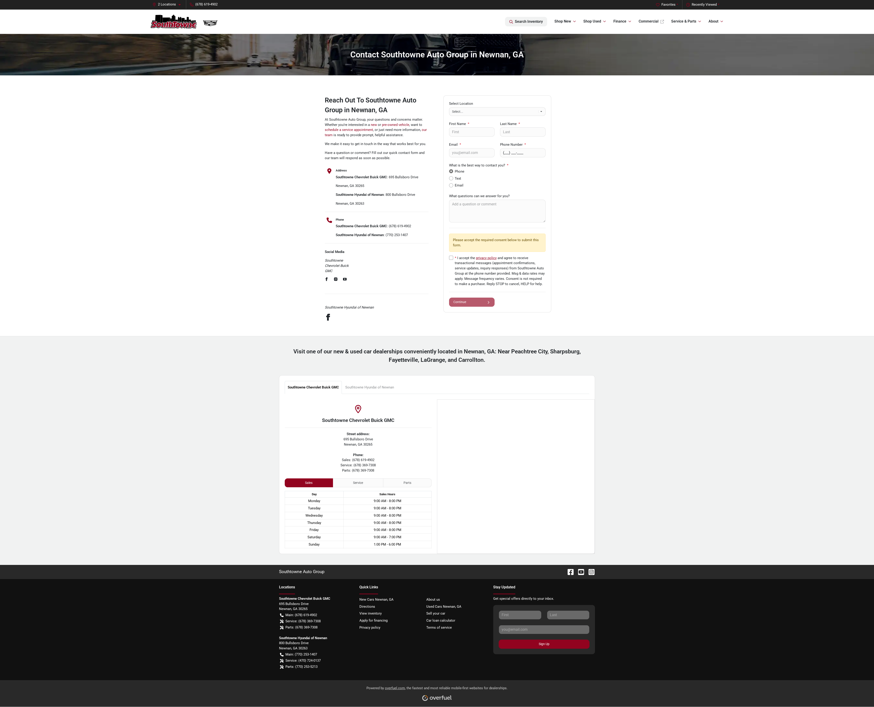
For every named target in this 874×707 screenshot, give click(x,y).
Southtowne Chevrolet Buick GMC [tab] (313, 387)
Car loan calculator (440, 620)
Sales (309, 483)
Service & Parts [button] (683, 21)
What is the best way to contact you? (478, 165)
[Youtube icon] (345, 280)
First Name (459, 124)
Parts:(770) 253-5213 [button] (301, 667)
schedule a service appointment (349, 130)
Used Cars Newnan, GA (443, 607)
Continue (459, 302)
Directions (367, 607)
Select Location (461, 104)
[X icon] (336, 280)
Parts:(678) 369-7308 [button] (301, 627)
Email (455, 145)
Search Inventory (529, 21)
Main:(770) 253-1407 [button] (301, 654)
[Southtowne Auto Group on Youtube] (579, 571)
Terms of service (439, 627)
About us (433, 599)
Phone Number (513, 145)
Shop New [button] (562, 21)
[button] (168, 4)
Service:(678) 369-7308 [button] (303, 621)
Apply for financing (373, 620)
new (374, 125)
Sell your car (435, 613)
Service (358, 483)
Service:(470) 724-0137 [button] (303, 661)
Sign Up (544, 644)
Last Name (510, 124)
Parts (407, 483)
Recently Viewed (704, 5)
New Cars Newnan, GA (376, 599)
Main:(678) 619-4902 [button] (301, 615)
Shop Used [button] (592, 21)
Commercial (648, 21)
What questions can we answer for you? (479, 196)
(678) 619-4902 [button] (206, 4)
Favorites (668, 5)
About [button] (713, 21)
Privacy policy (369, 627)
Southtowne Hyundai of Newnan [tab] (369, 387)
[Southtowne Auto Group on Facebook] (569, 571)
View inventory (370, 613)
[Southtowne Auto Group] (187, 21)
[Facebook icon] (326, 280)
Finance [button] (619, 21)
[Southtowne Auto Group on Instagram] (589, 571)
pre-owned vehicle (395, 125)
